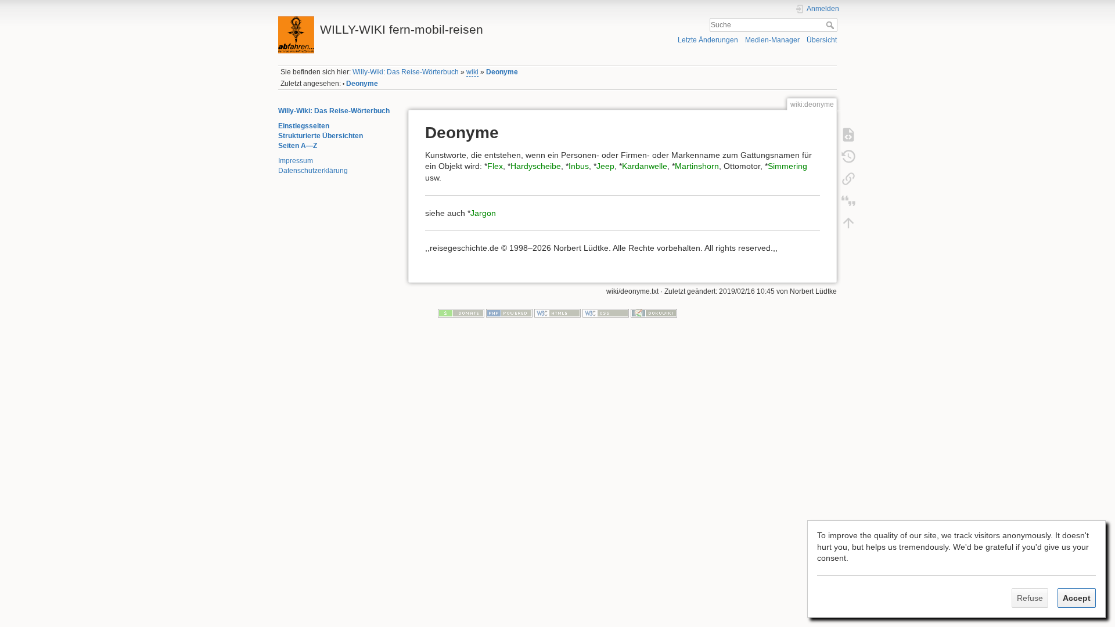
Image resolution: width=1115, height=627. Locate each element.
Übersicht (822, 40)
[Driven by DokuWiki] (654, 312)
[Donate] (461, 312)
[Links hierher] (848, 178)
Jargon (483, 213)
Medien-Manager (772, 40)
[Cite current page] (848, 200)
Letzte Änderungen (708, 40)
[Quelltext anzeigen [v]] (848, 134)
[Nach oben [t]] (848, 222)
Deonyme (502, 72)
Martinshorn (697, 166)
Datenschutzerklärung (313, 171)
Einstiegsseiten (303, 126)
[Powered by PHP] (509, 312)
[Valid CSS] (605, 312)
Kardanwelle (644, 166)
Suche (831, 25)
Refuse (1030, 598)
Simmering (787, 166)
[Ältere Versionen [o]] (848, 156)
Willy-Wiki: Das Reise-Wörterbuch (406, 72)
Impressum (295, 161)
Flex (495, 166)
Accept (1077, 598)
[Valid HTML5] (557, 312)
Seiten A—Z (297, 146)
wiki (472, 72)
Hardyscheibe (535, 166)
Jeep (605, 166)
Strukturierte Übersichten (320, 136)
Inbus (579, 166)
